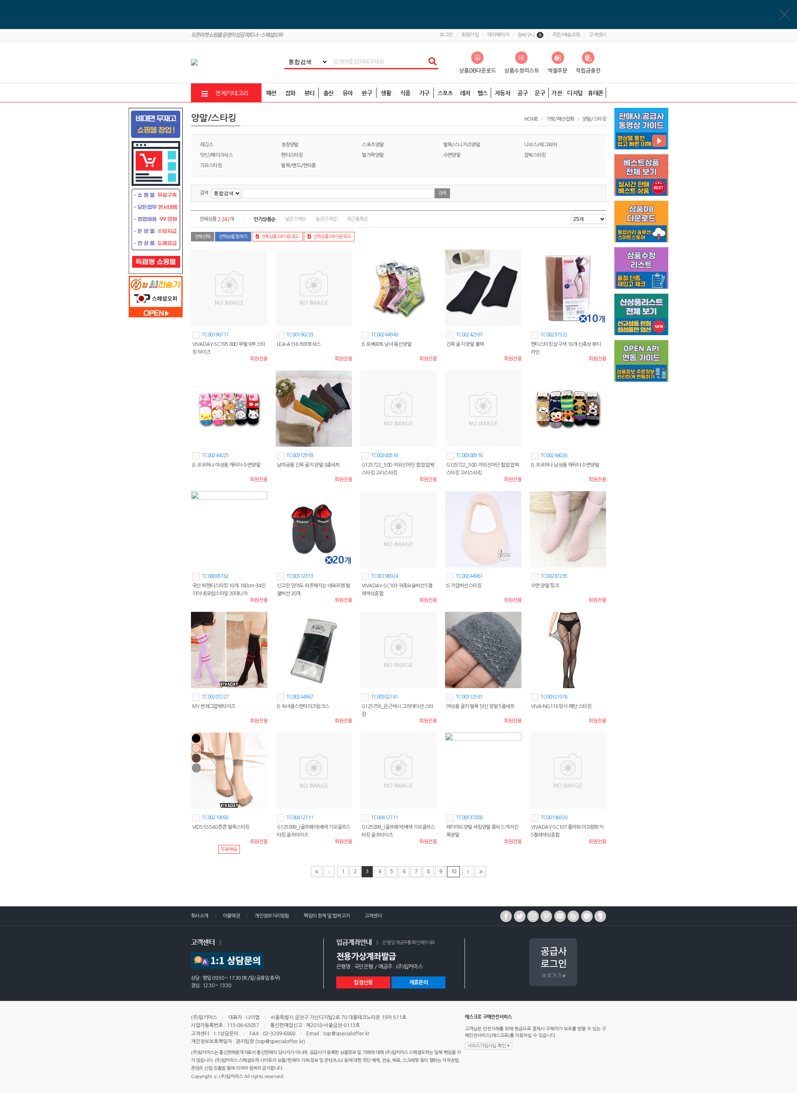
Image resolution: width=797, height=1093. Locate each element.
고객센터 (597, 34)
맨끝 (480, 871)
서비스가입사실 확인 (487, 1046)
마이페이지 (498, 34)
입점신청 (363, 982)
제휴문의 (418, 982)
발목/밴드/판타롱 (298, 165)
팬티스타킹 (292, 155)
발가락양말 (373, 155)
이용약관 (231, 915)
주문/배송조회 (566, 34)
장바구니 (529, 35)
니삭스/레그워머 (540, 144)
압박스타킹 (535, 155)
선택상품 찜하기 (233, 236)
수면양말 (452, 155)
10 (453, 871)
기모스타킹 (211, 165)
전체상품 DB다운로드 (280, 236)
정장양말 (289, 144)
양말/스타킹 (594, 119)
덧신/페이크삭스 (216, 155)
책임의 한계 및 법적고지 (326, 915)
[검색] (432, 62)
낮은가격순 (295, 219)
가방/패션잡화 (560, 119)
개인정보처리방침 (271, 915)
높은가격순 (326, 219)
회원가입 (470, 34)
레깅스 (206, 144)
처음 (316, 871)
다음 (468, 871)
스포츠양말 (373, 144)
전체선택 (202, 236)
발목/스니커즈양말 (461, 144)
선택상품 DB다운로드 (332, 236)
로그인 (446, 34)
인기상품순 (264, 219)
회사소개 (199, 915)
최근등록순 (357, 219)
